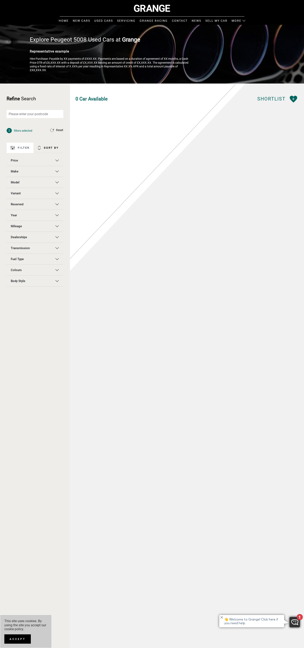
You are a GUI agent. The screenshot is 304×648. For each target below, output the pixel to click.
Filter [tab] (24, 147)
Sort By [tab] (51, 147)
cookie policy (13, 629)
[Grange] (152, 8)
